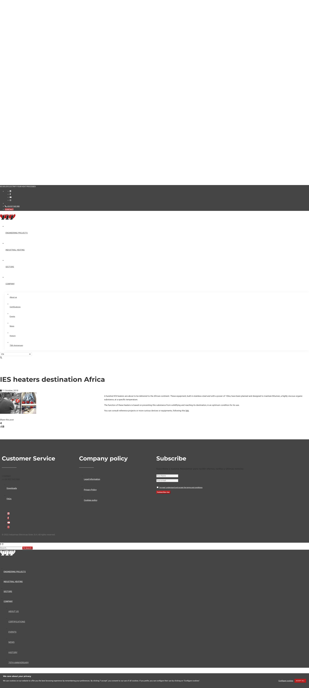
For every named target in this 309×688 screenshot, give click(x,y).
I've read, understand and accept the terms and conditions (180, 487)
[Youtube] (11, 197)
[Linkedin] (10, 191)
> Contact (6, 476)
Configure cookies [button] (285, 681)
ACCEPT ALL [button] (300, 681)
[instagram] (10, 200)
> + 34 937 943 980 (11, 479)
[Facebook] (10, 194)
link (187, 410)
